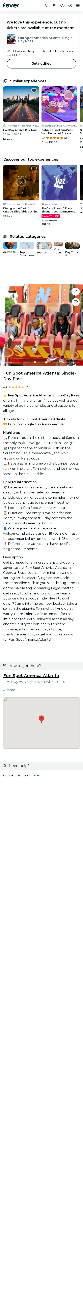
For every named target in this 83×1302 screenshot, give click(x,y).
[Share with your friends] (76, 292)
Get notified (41, 63)
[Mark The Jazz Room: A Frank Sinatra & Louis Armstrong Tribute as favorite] (72, 169)
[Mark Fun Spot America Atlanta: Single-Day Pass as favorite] (76, 302)
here (35, 775)
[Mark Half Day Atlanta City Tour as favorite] (34, 90)
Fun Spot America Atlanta (31, 675)
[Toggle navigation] (78, 5)
